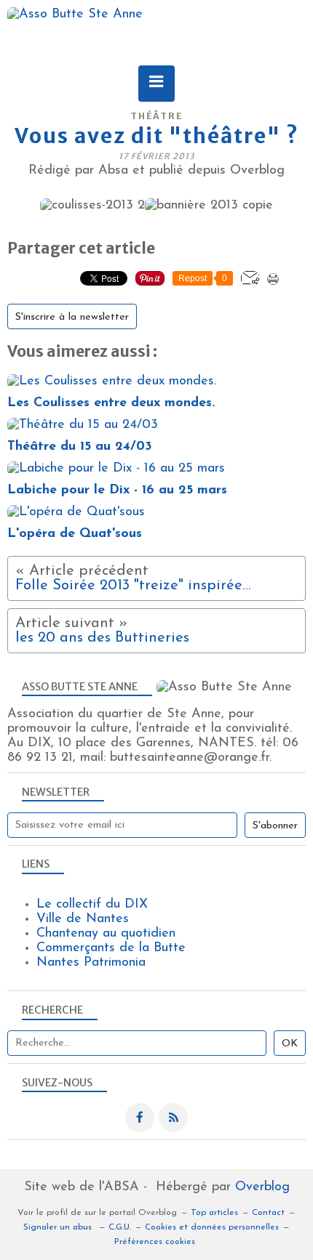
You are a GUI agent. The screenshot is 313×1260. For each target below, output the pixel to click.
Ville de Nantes (82, 919)
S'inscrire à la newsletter (72, 317)
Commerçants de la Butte (111, 948)
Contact (268, 1212)
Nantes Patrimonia (91, 962)
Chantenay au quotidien (105, 933)
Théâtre (156, 115)
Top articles (214, 1212)
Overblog (262, 1187)
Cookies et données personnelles (212, 1227)
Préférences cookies (154, 1241)
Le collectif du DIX (92, 904)
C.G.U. (119, 1227)
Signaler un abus (59, 1227)
